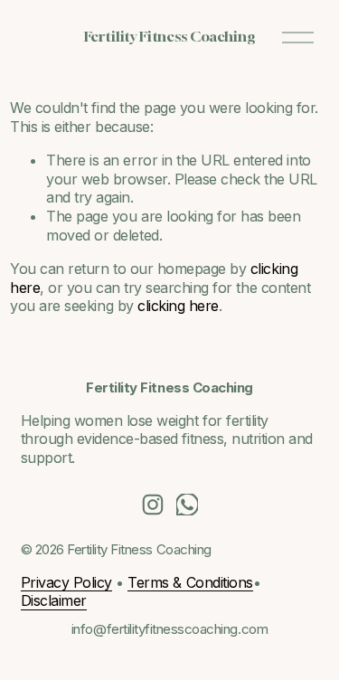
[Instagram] (153, 504)
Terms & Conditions (189, 582)
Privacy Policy (66, 582)
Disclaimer (54, 600)
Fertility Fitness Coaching (170, 36)
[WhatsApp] (187, 504)
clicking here (178, 306)
